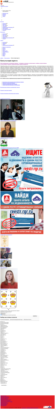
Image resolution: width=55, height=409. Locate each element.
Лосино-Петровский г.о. (4, 347)
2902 (7, 35)
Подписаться (3, 313)
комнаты (4, 24)
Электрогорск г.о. (3, 382)
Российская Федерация (4, 319)
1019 (6, 36)
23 (6, 24)
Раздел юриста (7, 58)
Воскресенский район (4, 323)
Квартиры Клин (3, 395)
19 (4, 44)
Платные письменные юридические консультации (9, 93)
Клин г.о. (2, 337)
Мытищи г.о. (2, 354)
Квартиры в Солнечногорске (5, 399)
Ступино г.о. (2, 373)
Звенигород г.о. (3, 334)
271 (6, 34)
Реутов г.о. (2, 365)
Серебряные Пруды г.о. (4, 369)
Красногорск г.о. (3, 342)
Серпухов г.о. (2, 370)
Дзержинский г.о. (3, 325)
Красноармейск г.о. (3, 341)
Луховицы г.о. (3, 349)
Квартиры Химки (3, 404)
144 (6, 42)
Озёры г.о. (2, 358)
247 (7, 25)
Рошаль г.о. (2, 366)
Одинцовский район (4, 357)
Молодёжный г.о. (3, 353)
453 (6, 26)
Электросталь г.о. (3, 383)
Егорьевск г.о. (3, 330)
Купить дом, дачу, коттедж (5, 400)
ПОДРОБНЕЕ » (4, 385)
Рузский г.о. (2, 367)
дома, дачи (4, 25)
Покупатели (2, 32)
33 (5, 30)
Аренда (1, 40)
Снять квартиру (3, 405)
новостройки (5, 28)
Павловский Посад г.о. (4, 360)
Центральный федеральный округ (16, 319)
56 (13, 37)
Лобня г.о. (2, 346)
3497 (7, 33)
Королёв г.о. (2, 339)
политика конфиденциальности (32, 407)
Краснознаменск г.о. (4, 343)
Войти (4, 16)
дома (3, 44)
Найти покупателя (3, 402)
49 (6, 43)
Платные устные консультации (6, 90)
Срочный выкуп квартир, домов (6, 401)
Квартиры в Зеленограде (5, 397)
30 (13, 27)
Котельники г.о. (3, 340)
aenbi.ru (1, 58)
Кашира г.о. (2, 336)
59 (13, 45)
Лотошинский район (4, 348)
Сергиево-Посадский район (5, 368)
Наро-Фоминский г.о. (4, 355)
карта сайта (24, 407)
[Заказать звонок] (1, 8)
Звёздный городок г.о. (4, 333)
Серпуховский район (4, 371)
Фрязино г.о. (2, 375)
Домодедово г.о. (3, 328)
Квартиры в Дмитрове (4, 396)
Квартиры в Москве (4, 398)
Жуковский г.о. (3, 331)
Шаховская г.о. (3, 380)
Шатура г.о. (2, 379)
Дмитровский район (4, 326)
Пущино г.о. (2, 363)
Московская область (27, 319)
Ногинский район (3, 356)
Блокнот (4, 15)
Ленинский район (3, 344)
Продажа (2, 21)
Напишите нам (5, 13)
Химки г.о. (2, 376)
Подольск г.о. (2, 361)
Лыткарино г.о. (3, 350)
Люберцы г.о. (2, 351)
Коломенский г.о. (3, 338)
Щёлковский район (4, 381)
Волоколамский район (4, 322)
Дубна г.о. (2, 329)
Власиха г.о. (2, 321)
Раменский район (3, 364)
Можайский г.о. (3, 352)
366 (6, 23)
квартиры (4, 23)
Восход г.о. (2, 324)
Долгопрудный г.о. (3, 327)
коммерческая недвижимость (8, 27)
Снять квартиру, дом (4, 403)
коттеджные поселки (6, 29)
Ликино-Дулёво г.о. (4, 345)
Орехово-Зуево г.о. (3, 359)
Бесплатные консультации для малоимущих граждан (10, 87)
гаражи (4, 30)
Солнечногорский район (5, 372)
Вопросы (4, 14)
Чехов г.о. (2, 378)
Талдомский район (3, 374)
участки (4, 26)
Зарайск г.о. (2, 332)
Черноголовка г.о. (3, 377)
